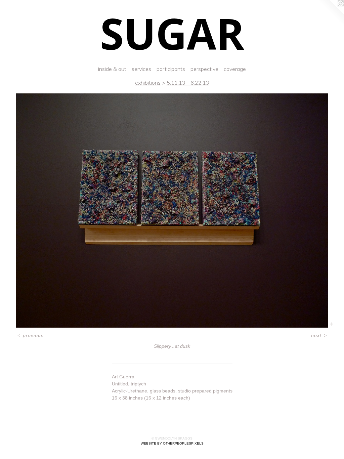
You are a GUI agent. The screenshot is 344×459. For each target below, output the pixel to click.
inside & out (112, 69)
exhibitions (148, 82)
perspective (204, 69)
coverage (235, 69)
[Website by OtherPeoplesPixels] (330, 13)
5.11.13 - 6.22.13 (188, 82)
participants (171, 69)
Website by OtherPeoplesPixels (172, 443)
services (141, 69)
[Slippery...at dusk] (172, 210)
